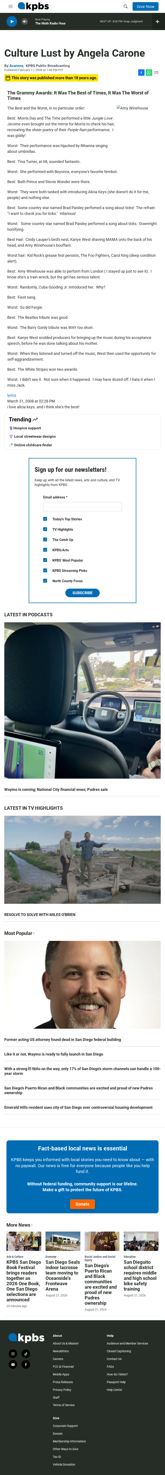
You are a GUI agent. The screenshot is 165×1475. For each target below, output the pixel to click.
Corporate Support (65, 1426)
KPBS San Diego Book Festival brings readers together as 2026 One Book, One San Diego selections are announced (23, 1280)
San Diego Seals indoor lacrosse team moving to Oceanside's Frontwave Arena (63, 1275)
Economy (51, 1256)
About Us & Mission (66, 1343)
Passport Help (116, 1382)
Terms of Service (64, 1405)
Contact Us (114, 1359)
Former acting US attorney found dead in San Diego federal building (62, 1039)
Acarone (16, 66)
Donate (82, 1204)
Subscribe (82, 593)
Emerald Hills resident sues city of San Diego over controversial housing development (78, 1107)
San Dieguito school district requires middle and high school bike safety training (140, 1275)
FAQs (110, 1366)
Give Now (145, 6)
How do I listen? (117, 1374)
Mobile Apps (61, 1374)
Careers (58, 1359)
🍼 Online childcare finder (30, 445)
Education (130, 1256)
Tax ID (57, 1456)
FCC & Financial (63, 1366)
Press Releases (63, 1382)
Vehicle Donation (64, 1464)
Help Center (114, 1389)
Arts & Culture (14, 1256)
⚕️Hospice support (25, 428)
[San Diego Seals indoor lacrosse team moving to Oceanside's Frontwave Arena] (63, 1241)
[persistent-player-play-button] (12, 21)
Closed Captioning (119, 1351)
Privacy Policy (62, 1389)
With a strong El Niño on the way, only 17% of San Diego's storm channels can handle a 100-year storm (82, 1071)
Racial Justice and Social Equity (100, 1258)
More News (18, 1225)
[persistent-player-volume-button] (24, 21)
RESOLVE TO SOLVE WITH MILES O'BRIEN (39, 914)
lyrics (11, 395)
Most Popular (18, 933)
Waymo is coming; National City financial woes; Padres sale (56, 789)
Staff (56, 1397)
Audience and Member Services (127, 1343)
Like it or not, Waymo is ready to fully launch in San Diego (53, 1054)
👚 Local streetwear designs (32, 436)
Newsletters (61, 1351)
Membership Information (69, 1441)
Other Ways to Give (65, 1449)
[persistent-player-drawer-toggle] (158, 21)
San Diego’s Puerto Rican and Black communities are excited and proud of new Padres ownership (78, 1090)
